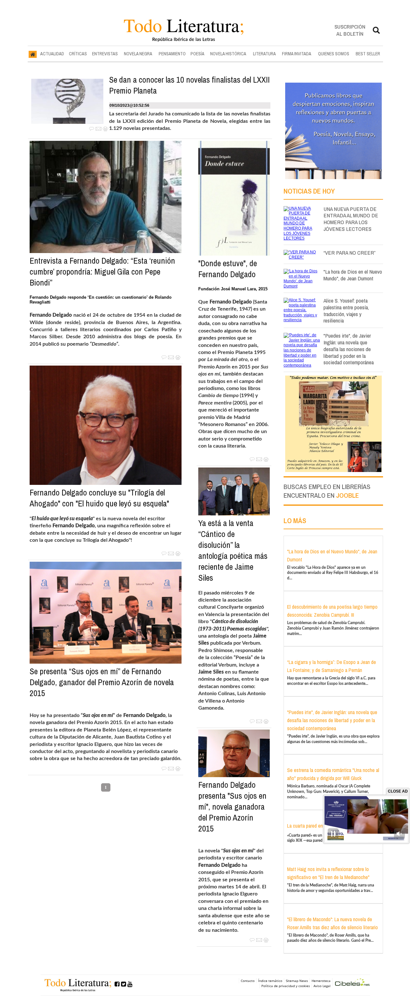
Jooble (347, 495)
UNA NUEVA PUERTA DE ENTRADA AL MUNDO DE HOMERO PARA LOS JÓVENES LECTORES (350, 218)
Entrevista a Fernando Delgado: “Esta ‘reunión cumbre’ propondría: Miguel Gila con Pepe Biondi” (102, 271)
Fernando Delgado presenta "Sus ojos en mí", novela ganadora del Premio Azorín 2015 (232, 806)
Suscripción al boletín (349, 30)
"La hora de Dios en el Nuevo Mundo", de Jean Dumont (352, 275)
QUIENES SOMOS (333, 54)
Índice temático (270, 980)
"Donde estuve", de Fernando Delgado (227, 269)
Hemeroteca (321, 980)
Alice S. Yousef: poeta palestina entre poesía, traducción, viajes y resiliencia (346, 310)
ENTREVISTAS (105, 54)
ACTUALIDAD (52, 54)
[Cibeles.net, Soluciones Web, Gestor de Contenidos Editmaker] (352, 983)
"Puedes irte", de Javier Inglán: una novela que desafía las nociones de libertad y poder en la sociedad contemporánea (348, 349)
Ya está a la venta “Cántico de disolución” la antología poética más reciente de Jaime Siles (232, 550)
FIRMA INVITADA (296, 54)
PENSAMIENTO (172, 54)
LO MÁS (295, 520)
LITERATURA (264, 54)
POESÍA (197, 54)
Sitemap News (297, 980)
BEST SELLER (368, 54)
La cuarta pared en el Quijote (315, 825)
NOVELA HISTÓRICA (228, 54)
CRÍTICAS (78, 54)
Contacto (248, 980)
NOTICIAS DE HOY (309, 191)
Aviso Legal (322, 986)
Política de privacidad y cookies (285, 986)
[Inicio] (33, 54)
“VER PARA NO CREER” (349, 252)
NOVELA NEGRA (138, 54)
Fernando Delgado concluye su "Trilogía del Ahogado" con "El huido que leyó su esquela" (99, 498)
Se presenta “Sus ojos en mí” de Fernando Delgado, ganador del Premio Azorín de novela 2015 (102, 682)
